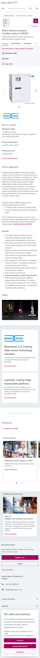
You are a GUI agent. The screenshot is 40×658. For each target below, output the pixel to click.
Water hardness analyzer (24, 16)
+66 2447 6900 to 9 (12, 584)
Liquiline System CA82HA (22, 224)
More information (10, 366)
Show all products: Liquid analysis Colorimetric (17, 48)
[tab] (6, 43)
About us (8, 516)
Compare (35, 26)
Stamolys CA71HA (11, 428)
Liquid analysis (9, 16)
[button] (20, 557)
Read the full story (11, 469)
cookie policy (29, 635)
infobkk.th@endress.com (13, 590)
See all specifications (10, 158)
